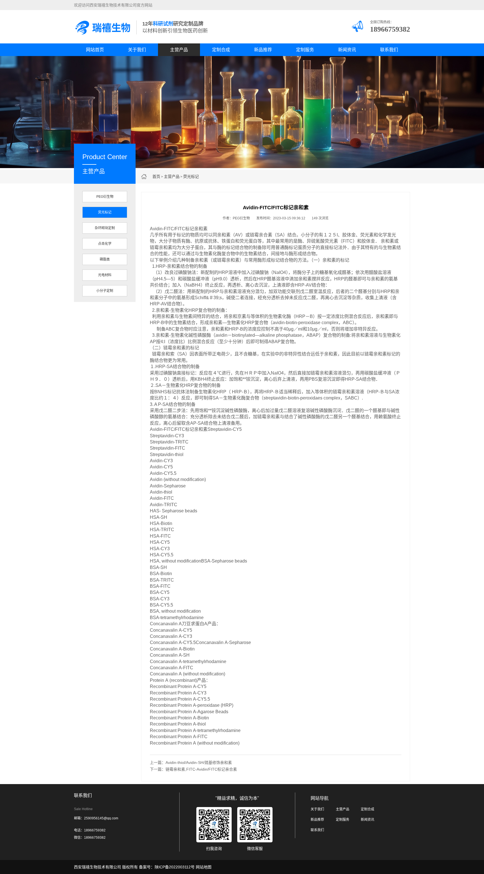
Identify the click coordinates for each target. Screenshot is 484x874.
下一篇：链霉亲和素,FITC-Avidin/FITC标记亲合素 (193, 769)
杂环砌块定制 (105, 228)
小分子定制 (104, 291)
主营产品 (179, 49)
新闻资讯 (347, 49)
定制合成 (221, 49)
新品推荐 (263, 49)
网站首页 (95, 49)
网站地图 (203, 867)
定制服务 (305, 49)
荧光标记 (191, 176)
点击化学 (104, 244)
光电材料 (104, 275)
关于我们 (137, 49)
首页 (156, 176)
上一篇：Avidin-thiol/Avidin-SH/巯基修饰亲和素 (191, 762)
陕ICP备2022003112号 (175, 867)
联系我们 (389, 49)
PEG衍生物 (104, 197)
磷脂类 (105, 259)
